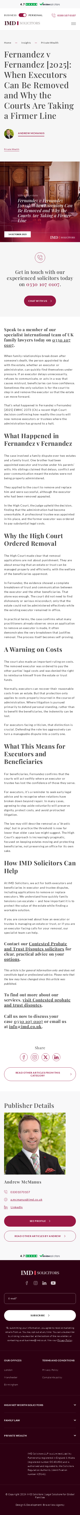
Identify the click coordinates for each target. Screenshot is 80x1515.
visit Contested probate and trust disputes (37, 1002)
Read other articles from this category (38, 1074)
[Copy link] (35, 1057)
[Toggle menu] (73, 24)
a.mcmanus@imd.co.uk (26, 1199)
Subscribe (38, 1315)
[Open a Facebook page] (26, 1283)
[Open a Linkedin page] (44, 1283)
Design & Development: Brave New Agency (40, 1504)
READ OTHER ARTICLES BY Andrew (38, 1236)
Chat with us (37, 300)
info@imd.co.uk (25, 1026)
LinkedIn (17, 1207)
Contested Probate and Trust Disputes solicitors (35, 946)
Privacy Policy (64, 1340)
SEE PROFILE (38, 1220)
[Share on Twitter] (45, 1057)
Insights (26, 42)
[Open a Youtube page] (53, 1283)
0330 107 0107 (28, 1021)
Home (7, 42)
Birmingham (11, 1384)
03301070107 (20, 1192)
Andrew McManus (31, 133)
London (8, 1369)
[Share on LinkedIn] (56, 1057)
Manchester (11, 1377)
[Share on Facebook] (24, 1057)
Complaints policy (52, 1377)
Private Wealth (49, 42)
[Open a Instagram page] (35, 1283)
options (11, 959)
